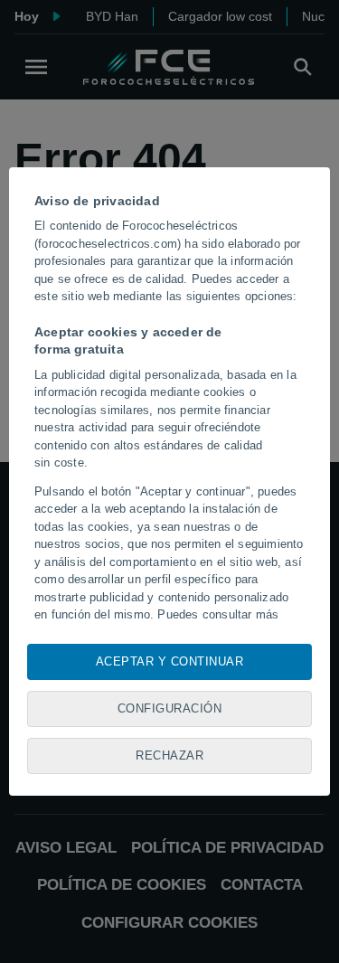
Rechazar (169, 755)
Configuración (170, 708)
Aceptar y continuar (170, 661)
